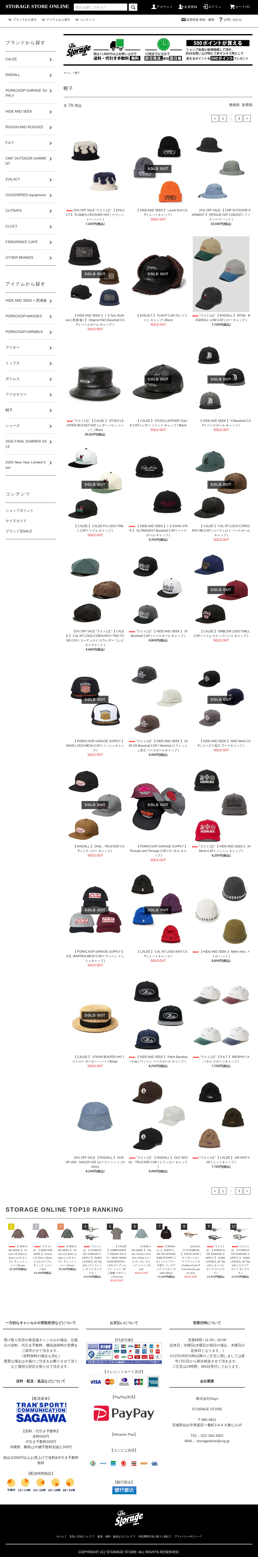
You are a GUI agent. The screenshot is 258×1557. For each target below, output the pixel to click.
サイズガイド (16, 521)
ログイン (215, 7)
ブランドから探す (25, 19)
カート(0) (242, 7)
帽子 (77, 72)
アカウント (165, 7)
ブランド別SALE (19, 531)
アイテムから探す (58, 19)
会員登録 (191, 7)
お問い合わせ (236, 19)
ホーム (67, 72)
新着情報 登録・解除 (200, 19)
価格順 (234, 105)
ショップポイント (20, 510)
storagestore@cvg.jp (213, 1441)
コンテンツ (87, 19)
